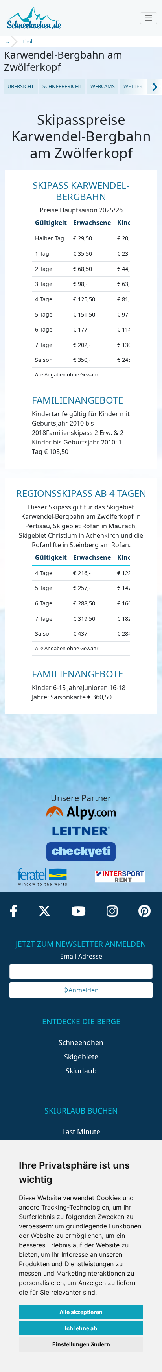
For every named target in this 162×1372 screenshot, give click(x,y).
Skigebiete (81, 1056)
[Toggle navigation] (148, 18)
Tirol (27, 41)
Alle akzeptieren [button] (81, 1312)
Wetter (132, 86)
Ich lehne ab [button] (81, 1328)
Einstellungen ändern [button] (81, 1344)
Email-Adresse (81, 956)
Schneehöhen (81, 1042)
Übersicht (20, 86)
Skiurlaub (81, 1070)
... (7, 41)
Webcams (102, 86)
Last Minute (81, 1131)
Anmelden (83, 990)
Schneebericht (61, 86)
